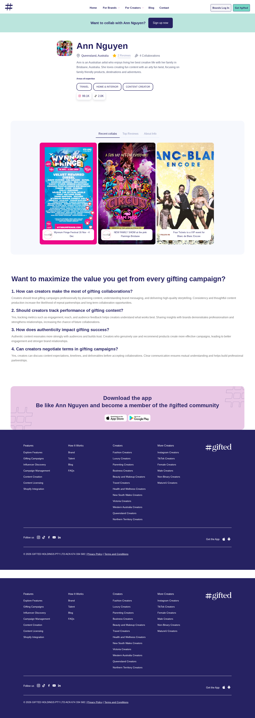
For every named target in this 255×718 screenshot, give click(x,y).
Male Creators (165, 470)
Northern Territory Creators (127, 519)
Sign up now (160, 22)
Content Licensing (33, 482)
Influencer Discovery (34, 464)
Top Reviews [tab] (130, 133)
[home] (9, 7)
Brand (71, 452)
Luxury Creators (121, 458)
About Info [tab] (150, 133)
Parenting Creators (123, 464)
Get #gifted (241, 7)
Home (93, 7)
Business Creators (123, 470)
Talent (71, 458)
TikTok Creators (166, 458)
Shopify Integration (33, 488)
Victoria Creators (122, 501)
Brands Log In (220, 7)
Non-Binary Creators (169, 476)
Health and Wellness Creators (129, 488)
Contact (164, 7)
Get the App (212, 539)
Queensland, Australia (95, 55)
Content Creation (32, 476)
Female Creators (167, 464)
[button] (110, 7)
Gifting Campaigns (33, 458)
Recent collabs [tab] (108, 133)
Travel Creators (121, 482)
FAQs (71, 470)
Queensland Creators (124, 513)
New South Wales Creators (127, 495)
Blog (151, 7)
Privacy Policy (94, 554)
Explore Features (32, 452)
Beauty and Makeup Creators (129, 476)
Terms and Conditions (116, 554)
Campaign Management (36, 470)
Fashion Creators (122, 452)
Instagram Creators (168, 452)
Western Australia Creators (127, 507)
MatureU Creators (167, 482)
